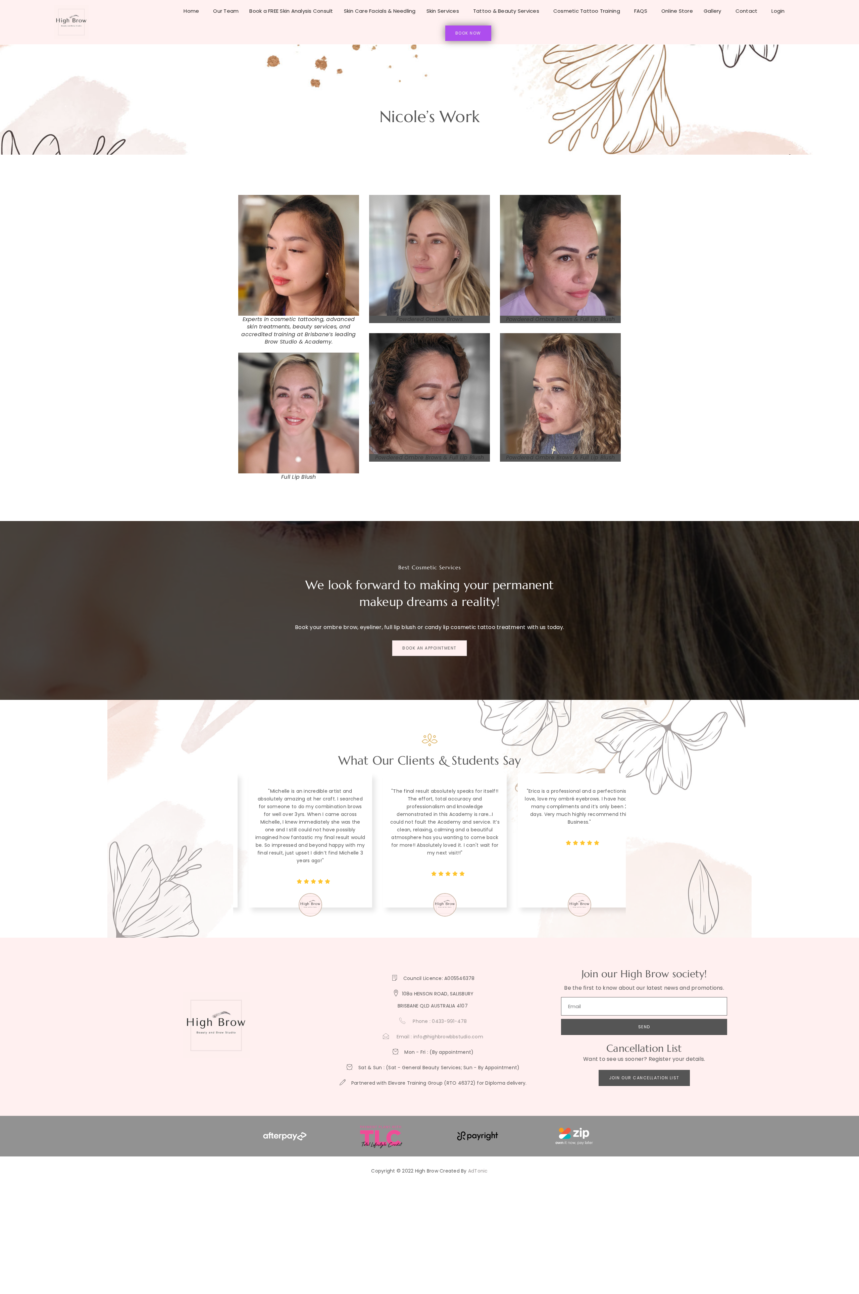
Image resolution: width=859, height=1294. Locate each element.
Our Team (226, 10)
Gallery (712, 10)
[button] (414, 950)
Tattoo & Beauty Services (506, 10)
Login (778, 10)
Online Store (677, 10)
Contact (747, 10)
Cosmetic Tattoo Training (586, 10)
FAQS (640, 10)
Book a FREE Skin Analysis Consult (291, 10)
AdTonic (478, 1171)
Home (191, 10)
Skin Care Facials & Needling (380, 10)
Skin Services (442, 10)
